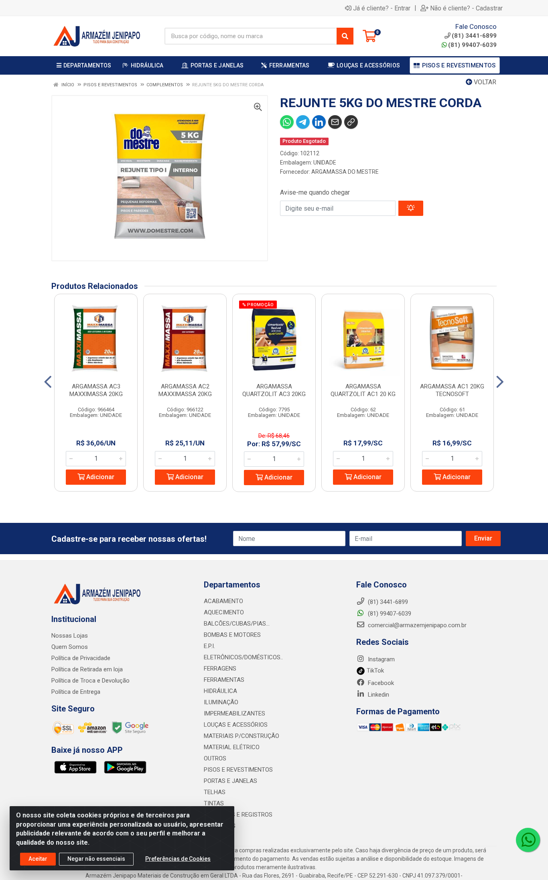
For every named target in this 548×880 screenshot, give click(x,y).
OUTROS (215, 758)
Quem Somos (69, 646)
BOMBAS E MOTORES (232, 634)
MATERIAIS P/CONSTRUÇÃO (241, 736)
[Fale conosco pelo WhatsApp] (528, 840)
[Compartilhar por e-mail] (335, 122)
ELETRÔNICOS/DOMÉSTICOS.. (243, 657)
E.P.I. (209, 646)
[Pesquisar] (345, 36)
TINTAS (214, 803)
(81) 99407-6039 (472, 45)
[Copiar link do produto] (351, 122)
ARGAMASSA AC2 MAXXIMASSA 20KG (185, 390)
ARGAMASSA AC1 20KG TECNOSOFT (452, 390)
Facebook (380, 683)
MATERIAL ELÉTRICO (232, 747)
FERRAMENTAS (224, 679)
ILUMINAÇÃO (221, 702)
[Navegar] (48, 382)
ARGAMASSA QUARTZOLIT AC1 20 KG (363, 390)
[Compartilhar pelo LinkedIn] (319, 122)
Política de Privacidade (80, 658)
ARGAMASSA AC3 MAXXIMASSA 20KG (96, 390)
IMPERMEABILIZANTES (234, 713)
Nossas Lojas (69, 635)
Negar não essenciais (96, 859)
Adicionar (99, 477)
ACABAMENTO (223, 601)
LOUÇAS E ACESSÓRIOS (236, 724)
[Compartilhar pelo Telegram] (303, 122)
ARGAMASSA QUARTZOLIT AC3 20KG (274, 390)
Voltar (484, 82)
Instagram (380, 659)
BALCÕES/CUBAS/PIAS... (237, 623)
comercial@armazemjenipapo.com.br (416, 625)
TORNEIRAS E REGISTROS (238, 814)
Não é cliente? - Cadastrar (466, 8)
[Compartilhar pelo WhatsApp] (287, 122)
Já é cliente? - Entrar (381, 8)
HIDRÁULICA (220, 691)
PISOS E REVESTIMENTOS (238, 769)
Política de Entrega (75, 691)
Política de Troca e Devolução (90, 680)
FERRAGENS (220, 668)
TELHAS (214, 792)
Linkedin (377, 694)
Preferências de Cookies (178, 859)
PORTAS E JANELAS (230, 780)
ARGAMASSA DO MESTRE (345, 172)
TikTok (374, 670)
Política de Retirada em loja (87, 669)
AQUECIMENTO (224, 612)
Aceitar (37, 859)
